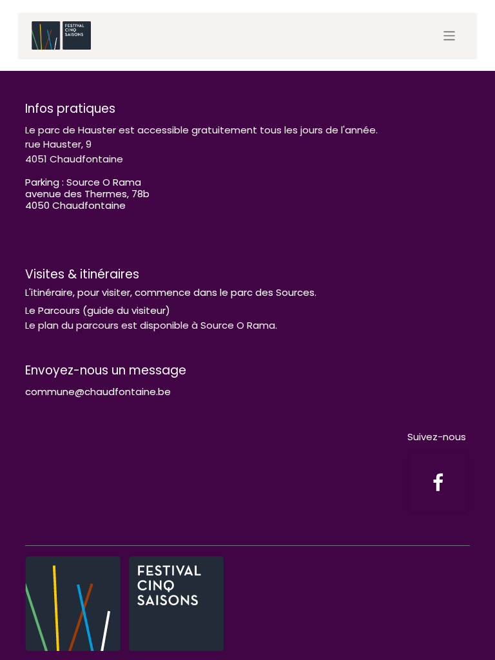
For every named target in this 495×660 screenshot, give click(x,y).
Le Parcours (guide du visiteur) (97, 310)
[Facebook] (438, 482)
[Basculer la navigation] (449, 35)
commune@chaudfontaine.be (98, 391)
